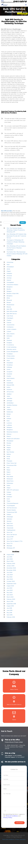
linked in (18, 1)
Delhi (8, 338)
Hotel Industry (11, 378)
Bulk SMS (9, 309)
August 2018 (10, 606)
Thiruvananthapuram (12, 503)
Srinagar (9, 494)
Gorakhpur (10, 365)
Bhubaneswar (10, 304)
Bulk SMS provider (12, 311)
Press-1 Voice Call (11, 463)
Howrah (9, 380)
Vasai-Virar (10, 523)
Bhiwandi (9, 300)
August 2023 (10, 585)
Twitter (14, 1)
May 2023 (9, 592)
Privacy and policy (20, 839)
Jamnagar (9, 400)
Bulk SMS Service (12, 313)
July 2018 (9, 608)
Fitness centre (11, 356)
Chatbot (9, 320)
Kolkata (9, 418)
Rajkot (8, 472)
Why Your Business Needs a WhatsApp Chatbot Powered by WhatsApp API (16, 229)
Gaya (8, 360)
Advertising (10, 262)
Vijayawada (10, 527)
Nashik (8, 449)
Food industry (11, 358)
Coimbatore (10, 327)
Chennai (9, 322)
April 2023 (10, 594)
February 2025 (11, 563)
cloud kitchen (10, 324)
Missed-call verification (13, 438)
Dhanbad (9, 340)
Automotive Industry (12, 284)
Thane (8, 501)
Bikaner (9, 307)
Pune (8, 467)
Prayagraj (9, 461)
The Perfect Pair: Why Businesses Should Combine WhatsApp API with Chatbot (17, 253)
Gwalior (9, 376)
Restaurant (10, 478)
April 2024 (10, 579)
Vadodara (9, 519)
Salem (8, 485)
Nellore (9, 454)
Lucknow (9, 423)
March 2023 (10, 597)
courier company (11, 329)
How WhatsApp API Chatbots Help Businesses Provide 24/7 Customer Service (16, 235)
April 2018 (9, 614)
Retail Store (10, 481)
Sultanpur (9, 496)
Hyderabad (10, 382)
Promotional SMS (11, 465)
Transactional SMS (12, 512)
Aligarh (9, 271)
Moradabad (10, 440)
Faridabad (9, 353)
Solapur (9, 492)
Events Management (12, 351)
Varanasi (9, 521)
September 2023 (11, 583)
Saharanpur (10, 483)
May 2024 (9, 577)
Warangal (9, 545)
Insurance (9, 389)
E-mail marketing (11, 347)
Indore (8, 387)
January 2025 (10, 565)
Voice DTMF (10, 536)
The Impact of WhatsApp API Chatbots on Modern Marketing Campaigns (15, 241)
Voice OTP (10, 539)
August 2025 (10, 554)
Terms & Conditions (12, 816)
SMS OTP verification (13, 490)
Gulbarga (9, 367)
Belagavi (9, 291)
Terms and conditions (8, 839)
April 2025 (10, 559)
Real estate (10, 476)
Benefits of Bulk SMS (13, 293)
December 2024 (11, 568)
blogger (24, 1)
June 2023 (10, 590)
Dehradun (9, 336)
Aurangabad (10, 282)
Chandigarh (10, 318)
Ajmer (8, 269)
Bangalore (9, 286)
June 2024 (10, 574)
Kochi (8, 416)
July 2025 (9, 556)
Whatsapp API (11, 548)
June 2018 (9, 610)
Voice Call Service (12, 534)
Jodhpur (9, 409)
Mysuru (9, 445)
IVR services (10, 391)
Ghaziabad (10, 362)
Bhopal (9, 302)
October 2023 (11, 581)
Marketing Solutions (12, 432)
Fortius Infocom (4, 5)
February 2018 (11, 617)
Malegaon (9, 427)
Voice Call (9, 532)
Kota (8, 420)
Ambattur (9, 273)
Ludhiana (9, 425)
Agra (8, 264)
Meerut (9, 436)
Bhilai (8, 298)
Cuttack (9, 331)
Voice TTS (9, 543)
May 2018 (9, 612)
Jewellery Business (12, 405)
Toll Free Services (12, 507)
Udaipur (9, 514)
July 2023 (9, 588)
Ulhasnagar (10, 516)
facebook (16, 1)
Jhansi (8, 407)
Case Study (10, 315)
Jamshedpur (10, 403)
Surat (8, 498)
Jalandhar (9, 398)
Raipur (8, 469)
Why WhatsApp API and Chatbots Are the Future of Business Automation (16, 247)
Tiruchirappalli (11, 505)
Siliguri (9, 487)
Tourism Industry (11, 510)
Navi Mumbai (10, 452)
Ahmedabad (10, 266)
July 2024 (9, 572)
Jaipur (8, 396)
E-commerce (10, 344)
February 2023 (11, 599)
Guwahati (9, 373)
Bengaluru (9, 295)
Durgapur (9, 342)
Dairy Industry (11, 333)
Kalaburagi (10, 411)
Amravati (9, 275)
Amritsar (9, 278)
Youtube (22, 1)
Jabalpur (9, 394)
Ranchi (9, 474)
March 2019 (10, 601)
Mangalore (10, 429)
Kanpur (9, 414)
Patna (8, 458)
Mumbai (9, 443)
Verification (10, 525)
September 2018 (11, 603)
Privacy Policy (7, 817)
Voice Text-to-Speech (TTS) (14, 541)
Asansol (9, 280)
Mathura (9, 434)
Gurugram (9, 371)
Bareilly (9, 289)
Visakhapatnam (11, 530)
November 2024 (11, 570)
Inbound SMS (10, 385)
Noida (8, 456)
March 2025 (10, 561)
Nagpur (9, 447)
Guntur (9, 369)
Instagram (20, 1)
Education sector (11, 349)
